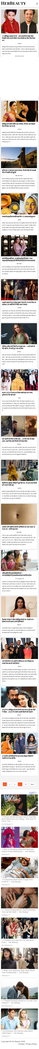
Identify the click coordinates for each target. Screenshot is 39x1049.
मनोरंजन (19, 43)
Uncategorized (19, 578)
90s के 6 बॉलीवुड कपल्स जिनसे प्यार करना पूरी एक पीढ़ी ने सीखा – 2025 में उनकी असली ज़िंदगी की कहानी (18, 711)
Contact (21, 1044)
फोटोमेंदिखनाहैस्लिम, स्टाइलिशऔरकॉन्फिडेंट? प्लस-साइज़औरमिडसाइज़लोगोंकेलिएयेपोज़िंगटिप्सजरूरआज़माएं (18, 259)
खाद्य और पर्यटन (19, 175)
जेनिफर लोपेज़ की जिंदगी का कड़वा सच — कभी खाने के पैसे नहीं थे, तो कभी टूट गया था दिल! (18, 347)
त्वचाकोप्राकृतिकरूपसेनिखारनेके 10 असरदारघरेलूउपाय (18, 216)
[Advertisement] (19, 77)
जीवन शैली (19, 263)
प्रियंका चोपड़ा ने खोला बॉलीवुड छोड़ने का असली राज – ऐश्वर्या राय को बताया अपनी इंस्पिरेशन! (18, 620)
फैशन (19, 398)
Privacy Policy (31, 1044)
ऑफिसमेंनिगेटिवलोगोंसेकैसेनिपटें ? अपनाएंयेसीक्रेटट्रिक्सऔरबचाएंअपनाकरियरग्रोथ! (17, 574)
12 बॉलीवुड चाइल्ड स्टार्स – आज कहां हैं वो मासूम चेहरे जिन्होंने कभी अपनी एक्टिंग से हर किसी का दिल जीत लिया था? (18, 38)
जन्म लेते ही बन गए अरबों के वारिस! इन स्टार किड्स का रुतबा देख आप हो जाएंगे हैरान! (18, 662)
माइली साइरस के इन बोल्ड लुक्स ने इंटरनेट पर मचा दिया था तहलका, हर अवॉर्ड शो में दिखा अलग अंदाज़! (19, 303)
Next (32, 784)
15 (26, 784)
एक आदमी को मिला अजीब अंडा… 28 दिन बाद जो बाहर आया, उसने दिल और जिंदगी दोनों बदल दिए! (18, 440)
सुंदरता (19, 220)
